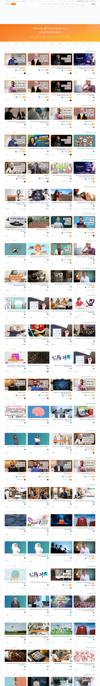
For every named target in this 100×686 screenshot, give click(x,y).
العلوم (93, 512)
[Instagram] (83, 1)
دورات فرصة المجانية (90, 51)
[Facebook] (87, 1)
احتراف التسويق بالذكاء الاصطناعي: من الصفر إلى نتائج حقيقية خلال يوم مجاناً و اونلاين (62, 393)
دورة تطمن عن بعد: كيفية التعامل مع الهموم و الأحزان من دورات (39, 610)
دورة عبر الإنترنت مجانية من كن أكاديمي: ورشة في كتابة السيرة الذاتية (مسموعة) (39, 122)
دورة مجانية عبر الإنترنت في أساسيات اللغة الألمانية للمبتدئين (39, 148)
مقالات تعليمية (62, 4)
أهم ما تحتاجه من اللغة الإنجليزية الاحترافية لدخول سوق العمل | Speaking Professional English (62, 67)
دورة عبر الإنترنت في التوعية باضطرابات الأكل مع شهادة (39, 256)
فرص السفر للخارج (76, 4)
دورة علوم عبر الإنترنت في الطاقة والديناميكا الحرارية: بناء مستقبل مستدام (85, 528)
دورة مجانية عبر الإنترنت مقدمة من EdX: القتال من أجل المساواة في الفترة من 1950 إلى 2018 (85, 610)
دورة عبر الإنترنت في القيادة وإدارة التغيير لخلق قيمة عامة (62, 555)
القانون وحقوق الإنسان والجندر (87, 268)
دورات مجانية (90, 43)
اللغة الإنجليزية (60, 43)
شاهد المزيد (8, 51)
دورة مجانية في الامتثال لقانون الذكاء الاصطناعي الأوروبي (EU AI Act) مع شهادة (39, 284)
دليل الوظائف (50, 4)
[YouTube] (78, 1)
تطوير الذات (83, 43)
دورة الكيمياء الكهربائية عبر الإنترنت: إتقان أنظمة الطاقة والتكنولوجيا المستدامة (62, 528)
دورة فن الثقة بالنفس (68, 256)
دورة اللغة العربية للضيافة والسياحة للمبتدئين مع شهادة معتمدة (39, 501)
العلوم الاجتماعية (91, 566)
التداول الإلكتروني (52, 43)
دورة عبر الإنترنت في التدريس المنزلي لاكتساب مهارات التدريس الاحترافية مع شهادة (85, 311)
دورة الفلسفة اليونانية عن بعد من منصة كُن (18, 609)
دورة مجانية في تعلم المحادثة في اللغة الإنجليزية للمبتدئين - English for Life (16, 67)
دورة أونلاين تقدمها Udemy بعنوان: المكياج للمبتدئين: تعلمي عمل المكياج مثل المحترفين (86, 664)
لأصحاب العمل (8, 1)
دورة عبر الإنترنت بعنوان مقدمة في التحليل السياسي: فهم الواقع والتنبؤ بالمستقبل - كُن (39, 555)
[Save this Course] (85, 70)
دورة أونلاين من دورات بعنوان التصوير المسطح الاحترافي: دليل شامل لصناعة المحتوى (16, 203)
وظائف (72, 4)
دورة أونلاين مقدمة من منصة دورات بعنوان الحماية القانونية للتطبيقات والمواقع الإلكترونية (17, 284)
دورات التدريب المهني (90, 647)
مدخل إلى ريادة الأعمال (68, 473)
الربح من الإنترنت (44, 43)
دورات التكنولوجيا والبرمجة (89, 214)
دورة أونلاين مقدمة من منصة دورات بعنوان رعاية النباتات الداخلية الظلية (39, 637)
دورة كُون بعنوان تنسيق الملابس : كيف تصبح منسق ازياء (16, 446)
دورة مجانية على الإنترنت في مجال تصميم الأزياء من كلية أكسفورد (62, 176)
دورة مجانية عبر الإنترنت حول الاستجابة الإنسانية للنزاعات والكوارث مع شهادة (62, 420)
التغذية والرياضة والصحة (89, 322)
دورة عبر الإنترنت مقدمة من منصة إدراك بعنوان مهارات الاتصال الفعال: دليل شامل (16, 122)
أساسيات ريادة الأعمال (22, 392)
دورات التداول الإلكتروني (89, 675)
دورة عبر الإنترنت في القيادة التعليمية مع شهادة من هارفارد (62, 311)
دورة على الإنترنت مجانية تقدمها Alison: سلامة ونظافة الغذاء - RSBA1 (39, 338)
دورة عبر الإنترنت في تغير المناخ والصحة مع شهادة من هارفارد (62, 636)
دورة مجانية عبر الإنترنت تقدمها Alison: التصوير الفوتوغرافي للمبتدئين (39, 203)
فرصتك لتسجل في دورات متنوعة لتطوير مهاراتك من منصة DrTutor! (39, 311)
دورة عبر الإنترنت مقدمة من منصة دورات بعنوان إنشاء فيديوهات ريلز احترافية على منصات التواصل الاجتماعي (16, 366)
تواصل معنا (13, 1)
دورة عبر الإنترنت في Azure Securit (43, 229)
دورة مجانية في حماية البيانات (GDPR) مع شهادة (63, 284)
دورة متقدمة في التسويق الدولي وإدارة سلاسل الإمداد (63, 663)
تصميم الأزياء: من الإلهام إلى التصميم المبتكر (41, 446)
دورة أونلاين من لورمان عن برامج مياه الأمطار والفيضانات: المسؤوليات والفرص (16, 528)
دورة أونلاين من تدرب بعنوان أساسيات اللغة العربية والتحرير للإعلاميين (39, 366)
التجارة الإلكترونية (24, 43)
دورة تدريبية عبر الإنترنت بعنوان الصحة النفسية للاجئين (39, 582)
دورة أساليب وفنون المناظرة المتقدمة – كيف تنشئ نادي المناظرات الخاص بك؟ (86, 284)
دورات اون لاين (83, 3)
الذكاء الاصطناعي (67, 43)
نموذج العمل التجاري (45, 392)
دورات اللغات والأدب (90, 132)
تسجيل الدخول (7, 4)
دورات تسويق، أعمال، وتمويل (88, 376)
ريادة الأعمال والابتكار (90, 458)
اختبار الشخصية (67, 4)
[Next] (14, 44)
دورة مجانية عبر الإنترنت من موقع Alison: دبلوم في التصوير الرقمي (62, 203)
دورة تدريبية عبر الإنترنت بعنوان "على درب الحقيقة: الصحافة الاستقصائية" (63, 366)
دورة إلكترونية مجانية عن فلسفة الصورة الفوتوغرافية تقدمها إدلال (86, 203)
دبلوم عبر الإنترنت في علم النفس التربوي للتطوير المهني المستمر (17, 311)
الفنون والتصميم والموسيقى (88, 159)
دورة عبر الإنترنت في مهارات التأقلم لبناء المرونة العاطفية (16, 256)
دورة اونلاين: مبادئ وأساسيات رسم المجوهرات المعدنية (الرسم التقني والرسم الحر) (17, 176)
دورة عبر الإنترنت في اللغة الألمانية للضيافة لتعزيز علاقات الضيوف (16, 501)
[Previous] (95, 44)
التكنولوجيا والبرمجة (76, 43)
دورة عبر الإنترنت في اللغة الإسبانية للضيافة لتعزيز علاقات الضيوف (85, 501)
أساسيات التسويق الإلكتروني (67, 229)
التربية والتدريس (91, 295)
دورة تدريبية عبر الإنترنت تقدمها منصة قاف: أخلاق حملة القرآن (62, 610)
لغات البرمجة (31, 43)
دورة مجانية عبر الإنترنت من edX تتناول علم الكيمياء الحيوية (40, 528)
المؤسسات (40, 4)
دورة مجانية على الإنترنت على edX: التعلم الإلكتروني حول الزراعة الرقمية (16, 637)
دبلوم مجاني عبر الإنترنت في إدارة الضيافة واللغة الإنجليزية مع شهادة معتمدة (16, 664)
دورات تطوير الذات (90, 78)
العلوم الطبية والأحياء (90, 403)
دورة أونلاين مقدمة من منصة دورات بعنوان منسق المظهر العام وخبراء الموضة (62, 447)
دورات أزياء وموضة (90, 431)
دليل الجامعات (44, 4)
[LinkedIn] (81, 1)
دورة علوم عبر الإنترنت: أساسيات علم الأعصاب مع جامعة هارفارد (39, 420)
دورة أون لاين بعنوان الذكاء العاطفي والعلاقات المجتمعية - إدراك (16, 582)
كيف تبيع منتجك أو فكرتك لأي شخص (19, 94)
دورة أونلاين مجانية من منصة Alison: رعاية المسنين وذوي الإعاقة (16, 338)
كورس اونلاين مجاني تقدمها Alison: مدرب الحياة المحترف (85, 338)
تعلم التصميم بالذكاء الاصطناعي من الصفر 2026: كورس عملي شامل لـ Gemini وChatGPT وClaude (85, 67)
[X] (85, 1)
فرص (88, 4)
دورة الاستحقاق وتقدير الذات (67, 582)
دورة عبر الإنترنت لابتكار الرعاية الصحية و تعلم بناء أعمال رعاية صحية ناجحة (16, 420)
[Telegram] (79, 1)
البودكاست (37, 43)
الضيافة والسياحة (91, 485)
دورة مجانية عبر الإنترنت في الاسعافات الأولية (87, 419)
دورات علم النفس (90, 241)
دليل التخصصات (56, 4)
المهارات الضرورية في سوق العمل (43, 67)
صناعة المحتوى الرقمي (91, 229)
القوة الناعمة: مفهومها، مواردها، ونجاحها (19, 555)
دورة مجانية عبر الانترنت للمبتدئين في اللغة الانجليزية (86, 148)
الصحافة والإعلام (91, 349)
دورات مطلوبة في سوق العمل (88, 105)
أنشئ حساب (13, 4)
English (23, 1)
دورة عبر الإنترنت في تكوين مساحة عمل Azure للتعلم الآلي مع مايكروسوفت (16, 230)
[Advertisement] (50, 683)
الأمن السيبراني (17, 43)
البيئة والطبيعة (91, 620)
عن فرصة (18, 1)
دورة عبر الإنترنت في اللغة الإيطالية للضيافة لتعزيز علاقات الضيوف (62, 501)
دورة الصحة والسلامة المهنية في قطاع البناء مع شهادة (40, 663)
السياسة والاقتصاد (90, 539)
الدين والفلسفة (91, 593)
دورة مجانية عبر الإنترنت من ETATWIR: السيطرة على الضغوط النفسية (85, 94)
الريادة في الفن (46, 175)
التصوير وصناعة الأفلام (89, 187)
